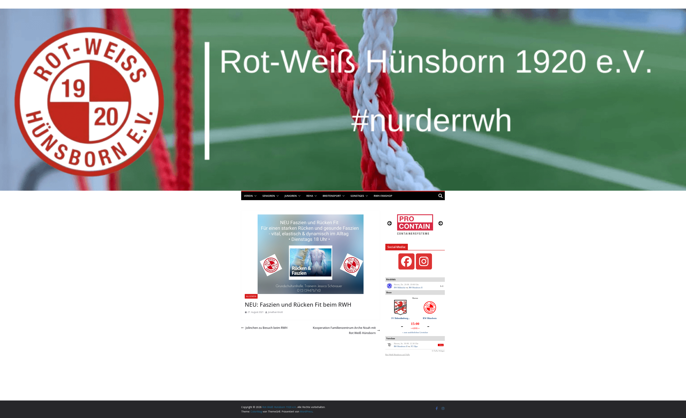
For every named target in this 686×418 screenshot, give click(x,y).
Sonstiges (357, 195)
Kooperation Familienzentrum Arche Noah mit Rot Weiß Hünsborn (344, 330)
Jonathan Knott (275, 312)
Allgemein (251, 296)
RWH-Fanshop (383, 195)
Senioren (268, 195)
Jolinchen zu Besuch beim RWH (266, 328)
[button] (255, 195)
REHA (309, 195)
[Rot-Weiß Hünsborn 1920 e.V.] (343, 11)
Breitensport (332, 195)
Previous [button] (389, 223)
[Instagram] (424, 261)
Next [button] (440, 223)
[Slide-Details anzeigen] (415, 224)
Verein (248, 195)
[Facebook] (406, 261)
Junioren (291, 195)
